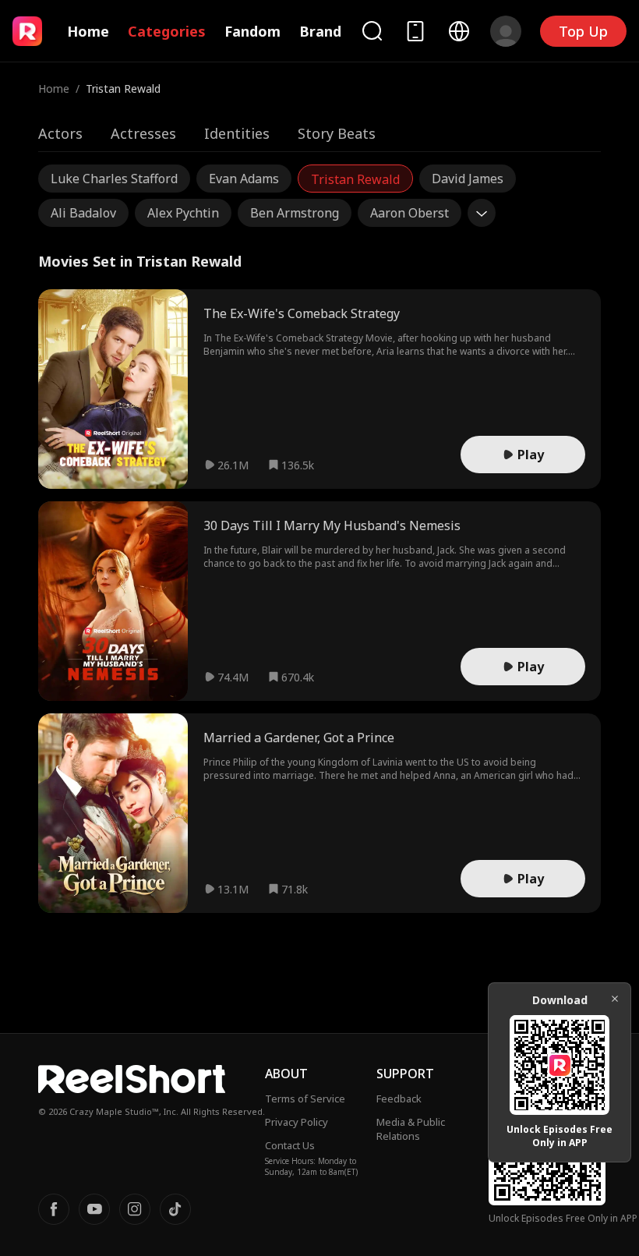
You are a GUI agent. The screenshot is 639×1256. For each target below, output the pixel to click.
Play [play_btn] (530, 454)
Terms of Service (305, 1098)
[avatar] (505, 31)
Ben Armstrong (294, 212)
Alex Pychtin (183, 212)
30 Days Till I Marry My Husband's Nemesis (332, 525)
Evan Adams (244, 178)
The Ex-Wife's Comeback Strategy (301, 313)
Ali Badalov (83, 212)
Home (88, 31)
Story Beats (337, 133)
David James (467, 178)
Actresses (143, 133)
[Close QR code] (615, 998)
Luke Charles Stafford (114, 178)
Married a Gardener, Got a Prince (298, 737)
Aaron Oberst (409, 212)
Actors (60, 133)
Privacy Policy (296, 1122)
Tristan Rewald (355, 179)
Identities (237, 133)
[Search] (371, 31)
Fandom (252, 31)
